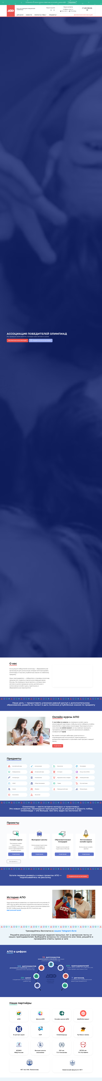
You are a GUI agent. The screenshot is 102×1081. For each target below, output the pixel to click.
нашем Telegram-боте (65, 931)
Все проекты (13, 861)
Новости (29, 15)
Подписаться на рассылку (42, 340)
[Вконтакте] (51, 10)
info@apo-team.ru (68, 9)
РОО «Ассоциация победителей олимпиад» (26, 9)
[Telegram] (54, 10)
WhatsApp (73, 11)
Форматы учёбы (40, 15)
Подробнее (72, 2)
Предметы (52, 15)
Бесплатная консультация (83, 15)
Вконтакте (64, 11)
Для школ (20, 15)
